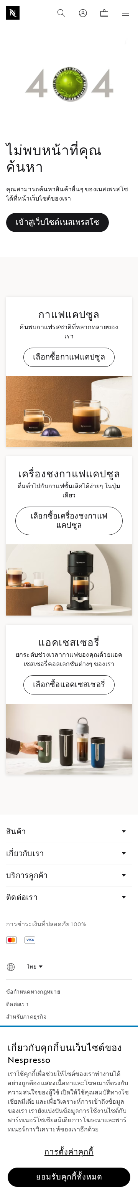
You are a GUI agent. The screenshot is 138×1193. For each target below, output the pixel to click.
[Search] (61, 13)
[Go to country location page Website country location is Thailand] (10, 967)
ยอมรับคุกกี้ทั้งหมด (69, 1177)
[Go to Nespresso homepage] (13, 13)
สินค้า (16, 832)
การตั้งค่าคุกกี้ (69, 1152)
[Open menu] (126, 13)
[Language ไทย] (35, 967)
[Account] (83, 13)
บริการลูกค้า (27, 875)
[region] (69, 1110)
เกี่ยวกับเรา (25, 853)
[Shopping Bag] (104, 13)
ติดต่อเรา (22, 897)
